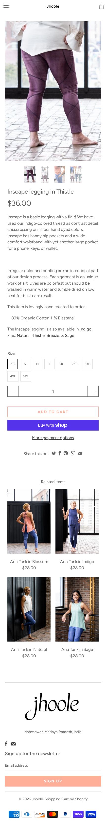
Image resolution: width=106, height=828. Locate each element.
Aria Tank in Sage (77, 609)
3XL (87, 364)
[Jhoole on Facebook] (6, 743)
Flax (11, 335)
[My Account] (4, 5)
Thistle (39, 335)
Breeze (53, 335)
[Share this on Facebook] (60, 453)
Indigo (85, 329)
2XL (74, 364)
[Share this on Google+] (73, 453)
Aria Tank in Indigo (77, 521)
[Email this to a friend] (80, 453)
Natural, (24, 335)
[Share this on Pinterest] (66, 453)
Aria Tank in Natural (29, 609)
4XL (13, 376)
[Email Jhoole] (13, 743)
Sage (69, 335)
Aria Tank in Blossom (29, 521)
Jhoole (53, 6)
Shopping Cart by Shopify (66, 799)
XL (62, 364)
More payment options (53, 437)
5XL (26, 376)
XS (13, 364)
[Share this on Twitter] (54, 453)
